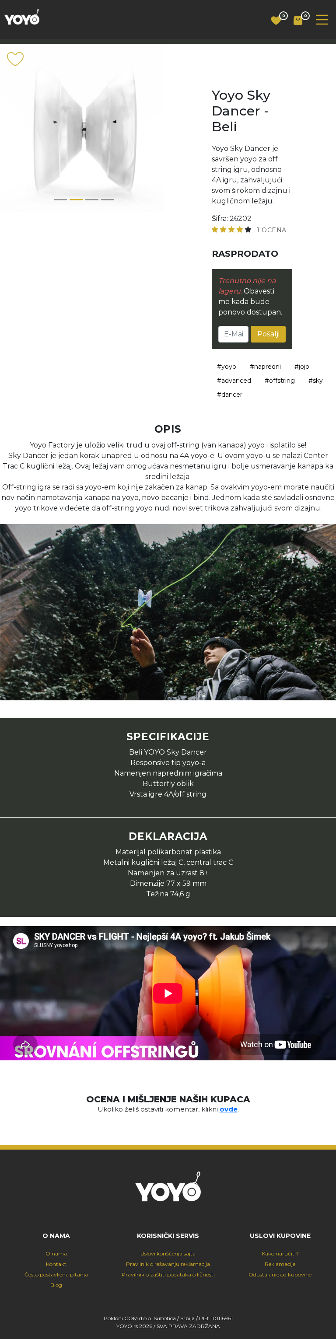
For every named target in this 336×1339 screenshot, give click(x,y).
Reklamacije (280, 1264)
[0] (272, 21)
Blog (56, 1285)
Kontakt (56, 1264)
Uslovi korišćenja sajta (168, 1253)
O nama (56, 1253)
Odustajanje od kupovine (280, 1274)
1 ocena (272, 230)
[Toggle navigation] (322, 19)
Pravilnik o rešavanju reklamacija (168, 1264)
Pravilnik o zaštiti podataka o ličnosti (168, 1274)
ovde (229, 1109)
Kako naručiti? (280, 1253)
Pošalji (268, 334)
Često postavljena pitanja (56, 1274)
